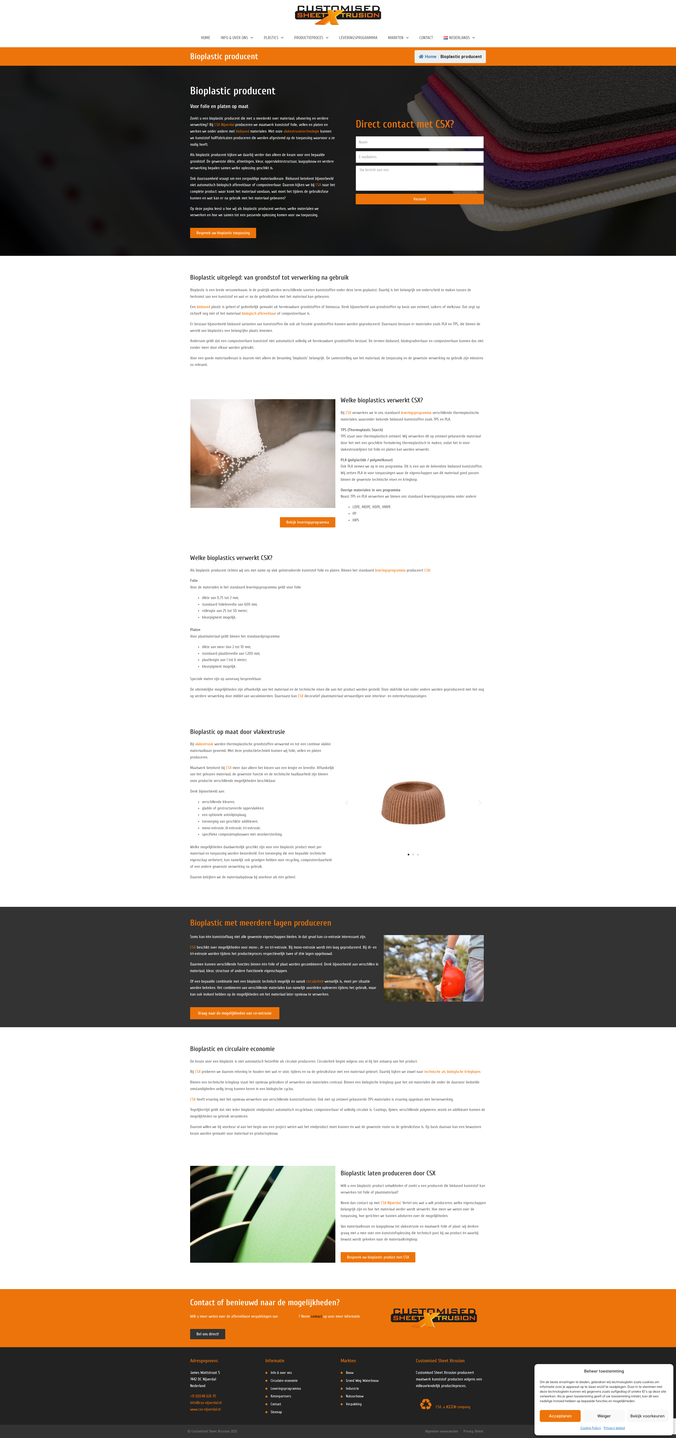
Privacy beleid (614, 1428)
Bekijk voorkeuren (647, 1415)
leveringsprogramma (416, 413)
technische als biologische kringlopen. (452, 1071)
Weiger (604, 1415)
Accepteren (560, 1415)
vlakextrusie (204, 744)
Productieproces (308, 37)
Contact (426, 37)
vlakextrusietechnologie (301, 131)
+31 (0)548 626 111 (203, 1396)
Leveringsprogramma (358, 37)
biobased (242, 131)
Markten (395, 37)
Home (205, 37)
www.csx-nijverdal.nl (205, 1409)
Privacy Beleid (473, 1431)
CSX (318, 185)
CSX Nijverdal (224, 124)
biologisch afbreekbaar (259, 313)
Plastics (271, 37)
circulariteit (314, 981)
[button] (346, 802)
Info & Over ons (234, 37)
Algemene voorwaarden (441, 1431)
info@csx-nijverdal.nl (206, 1403)
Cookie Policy (590, 1428)
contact (316, 1316)
